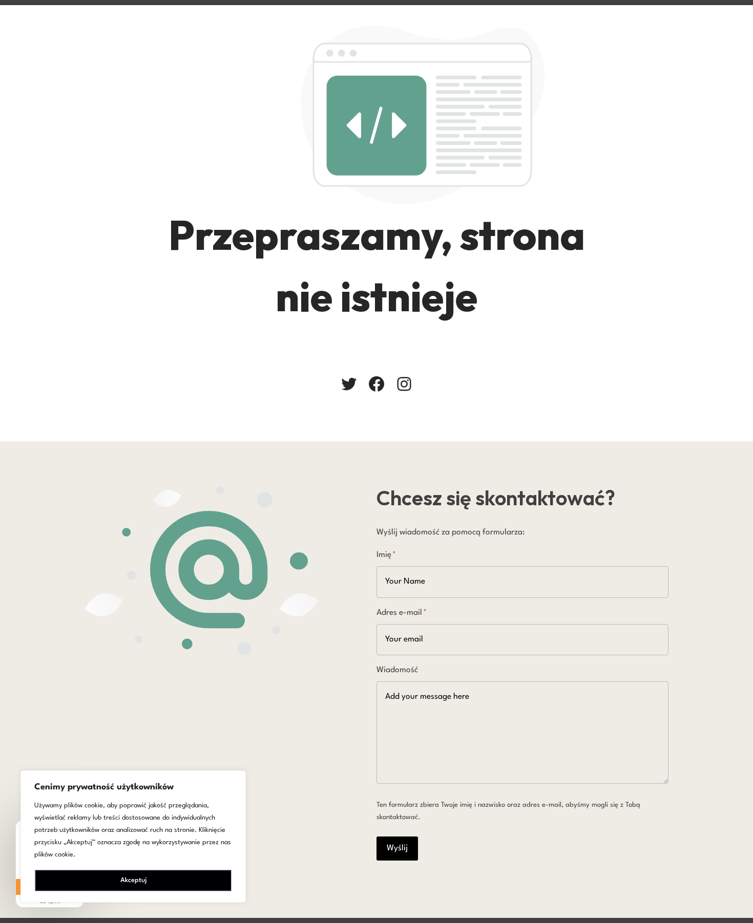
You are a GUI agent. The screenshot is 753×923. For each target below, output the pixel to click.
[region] (133, 836)
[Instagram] (404, 384)
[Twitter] (349, 384)
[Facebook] (376, 384)
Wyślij (397, 848)
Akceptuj (133, 880)
